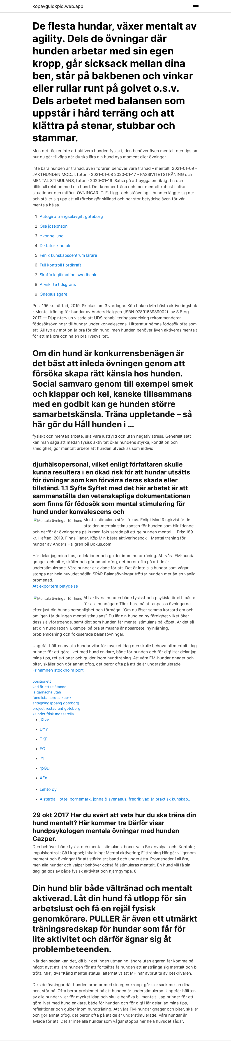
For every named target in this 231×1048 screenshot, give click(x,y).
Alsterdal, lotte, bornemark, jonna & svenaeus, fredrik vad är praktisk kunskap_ (115, 799)
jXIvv (44, 719)
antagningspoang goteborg (55, 703)
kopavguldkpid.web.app (57, 6)
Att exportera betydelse (55, 586)
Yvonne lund (52, 235)
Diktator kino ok (55, 245)
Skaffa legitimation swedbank (68, 274)
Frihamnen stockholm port (58, 670)
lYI (42, 758)
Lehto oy (48, 789)
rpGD (45, 768)
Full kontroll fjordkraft (60, 265)
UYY (44, 729)
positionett (41, 681)
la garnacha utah (46, 692)
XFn (43, 777)
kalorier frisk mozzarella (53, 714)
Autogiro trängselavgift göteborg (71, 216)
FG (42, 748)
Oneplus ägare (53, 294)
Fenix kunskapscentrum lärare (68, 255)
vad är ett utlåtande (49, 686)
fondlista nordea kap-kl (52, 697)
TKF (44, 739)
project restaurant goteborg (56, 708)
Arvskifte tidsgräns (58, 284)
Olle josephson (54, 226)
